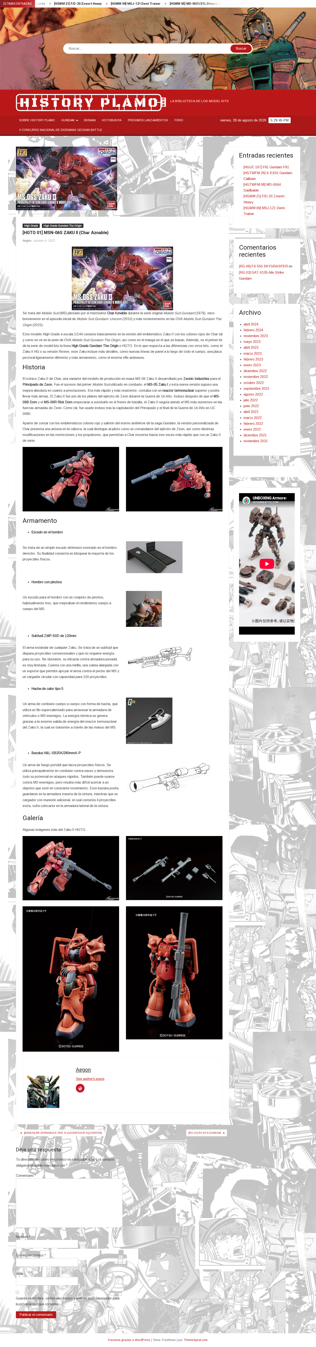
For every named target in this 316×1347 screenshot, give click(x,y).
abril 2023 (251, 347)
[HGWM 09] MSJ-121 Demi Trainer (84, 4)
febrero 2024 (253, 330)
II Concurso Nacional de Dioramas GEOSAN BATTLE (60, 130)
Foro (179, 120)
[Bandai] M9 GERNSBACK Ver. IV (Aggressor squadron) (63, 1132)
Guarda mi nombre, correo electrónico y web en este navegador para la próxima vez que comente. (68, 1301)
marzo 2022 (253, 418)
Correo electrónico (31, 1255)
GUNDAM (67, 120)
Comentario (26, 1175)
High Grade (31, 225)
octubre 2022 (254, 383)
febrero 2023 (253, 359)
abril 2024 (251, 324)
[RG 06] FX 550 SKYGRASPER (263, 266)
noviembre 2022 (256, 377)
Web (19, 1274)
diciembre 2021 (255, 435)
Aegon (27, 240)
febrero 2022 (253, 423)
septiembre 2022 (256, 388)
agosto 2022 (253, 394)
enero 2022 (252, 429)
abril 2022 (251, 412)
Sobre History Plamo (37, 120)
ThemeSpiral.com (195, 1340)
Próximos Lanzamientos (148, 120)
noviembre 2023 (256, 336)
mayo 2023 (252, 342)
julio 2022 (251, 400)
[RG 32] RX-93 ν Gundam (205, 1132)
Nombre (23, 1237)
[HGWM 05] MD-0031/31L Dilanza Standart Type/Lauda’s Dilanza (165, 4)
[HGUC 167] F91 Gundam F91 (266, 167)
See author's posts (90, 1079)
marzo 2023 (253, 353)
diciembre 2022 (255, 371)
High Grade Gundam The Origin (63, 225)
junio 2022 (251, 406)
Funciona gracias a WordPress (129, 1340)
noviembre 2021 (256, 441)
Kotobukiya (111, 120)
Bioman (90, 120)
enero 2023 (252, 365)
